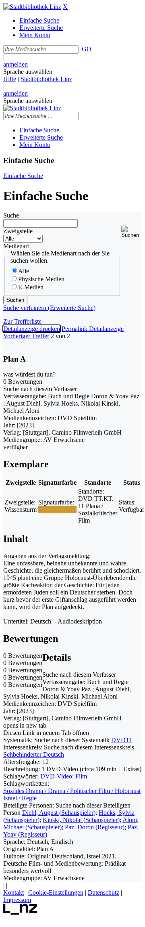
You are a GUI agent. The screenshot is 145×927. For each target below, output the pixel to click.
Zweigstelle (18, 231)
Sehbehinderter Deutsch (33, 754)
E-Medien (31, 287)
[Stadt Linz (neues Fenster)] (20, 912)
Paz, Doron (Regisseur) (94, 827)
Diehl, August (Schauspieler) (58, 812)
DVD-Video (56, 776)
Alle (23, 271)
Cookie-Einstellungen (55, 892)
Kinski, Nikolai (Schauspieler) (81, 819)
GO (86, 49)
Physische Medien (41, 279)
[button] (131, 232)
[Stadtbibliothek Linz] (32, 6)
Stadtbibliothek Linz (46, 78)
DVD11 (121, 740)
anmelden (15, 64)
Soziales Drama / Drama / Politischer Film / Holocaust (72, 790)
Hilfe (9, 78)
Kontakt (13, 892)
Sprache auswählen (27, 71)
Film (81, 776)
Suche (11, 215)
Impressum (17, 899)
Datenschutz (103, 892)
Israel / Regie (20, 798)
